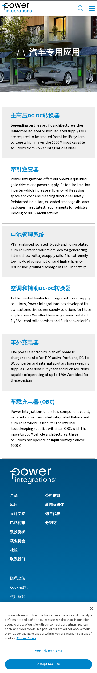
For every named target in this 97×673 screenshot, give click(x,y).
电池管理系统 (27, 235)
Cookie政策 (19, 587)
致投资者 (17, 532)
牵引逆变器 (25, 169)
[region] (48, 637)
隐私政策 (17, 578)
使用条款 (17, 596)
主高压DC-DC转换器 (35, 116)
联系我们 (17, 559)
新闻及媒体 (54, 504)
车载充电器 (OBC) (33, 402)
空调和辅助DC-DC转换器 (41, 288)
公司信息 (52, 495)
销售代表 (52, 513)
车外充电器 (25, 342)
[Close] (91, 608)
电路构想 (17, 522)
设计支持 (17, 513)
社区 (14, 549)
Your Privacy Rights (48, 651)
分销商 (51, 522)
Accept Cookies (48, 664)
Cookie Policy (26, 638)
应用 (14, 504)
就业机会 (17, 541)
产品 (14, 495)
